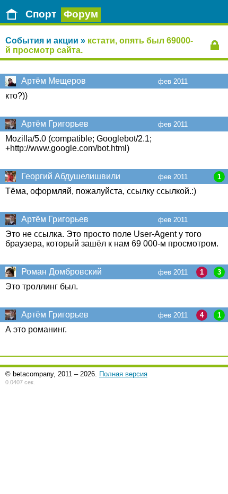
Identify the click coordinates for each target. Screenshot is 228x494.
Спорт (40, 14)
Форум (81, 14)
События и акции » (45, 40)
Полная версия (123, 374)
